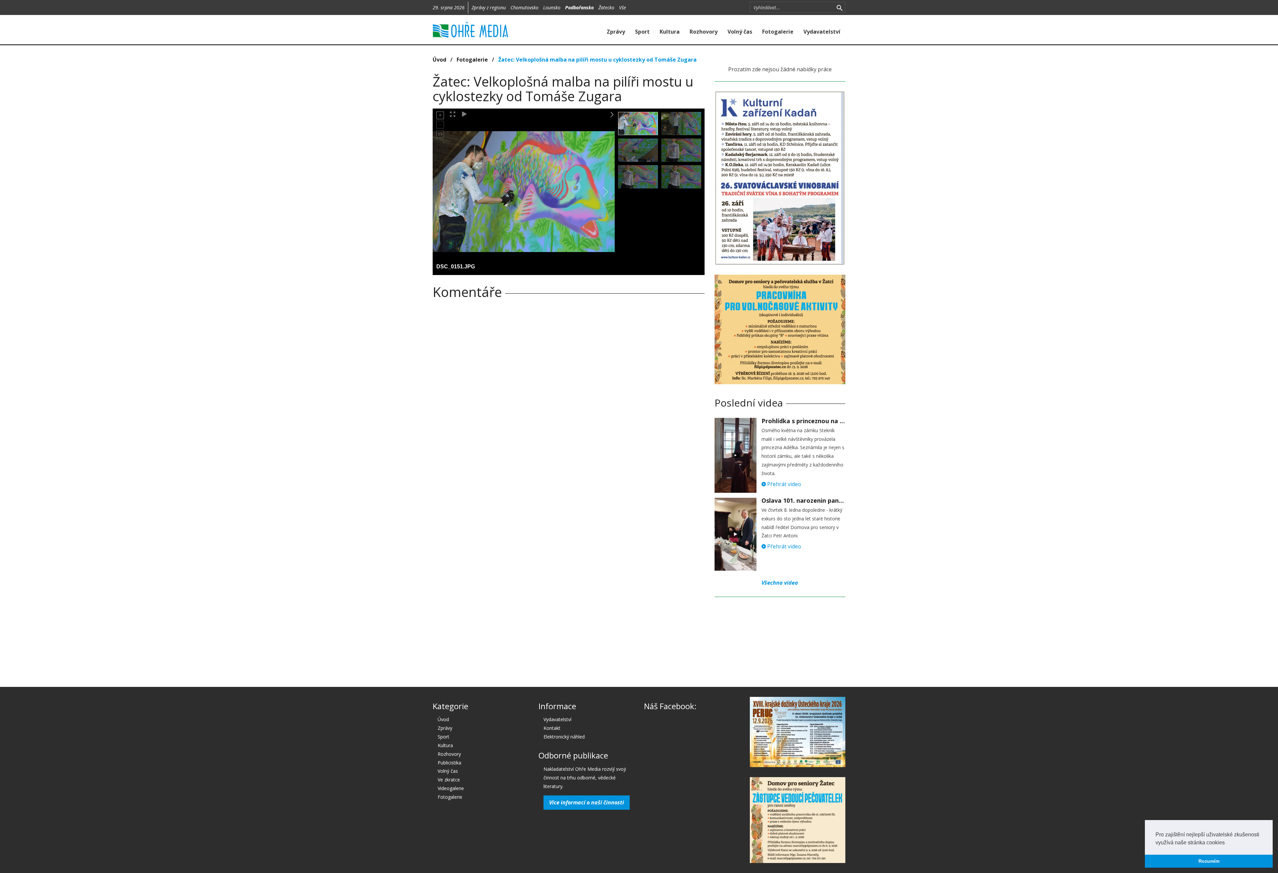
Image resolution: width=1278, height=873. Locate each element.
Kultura (670, 31)
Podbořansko (579, 7)
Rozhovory (704, 31)
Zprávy (616, 31)
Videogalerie (451, 788)
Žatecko (606, 7)
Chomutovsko (524, 7)
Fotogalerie (777, 31)
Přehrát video (783, 484)
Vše (622, 7)
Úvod (439, 59)
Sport (642, 31)
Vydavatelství (821, 31)
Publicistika (449, 762)
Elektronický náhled (564, 736)
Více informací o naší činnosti (586, 802)
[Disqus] (569, 397)
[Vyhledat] (839, 7)
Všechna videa (779, 582)
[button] (1227, 843)
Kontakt (551, 728)
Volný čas (740, 31)
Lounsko (551, 7)
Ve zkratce (449, 779)
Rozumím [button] (1208, 861)
